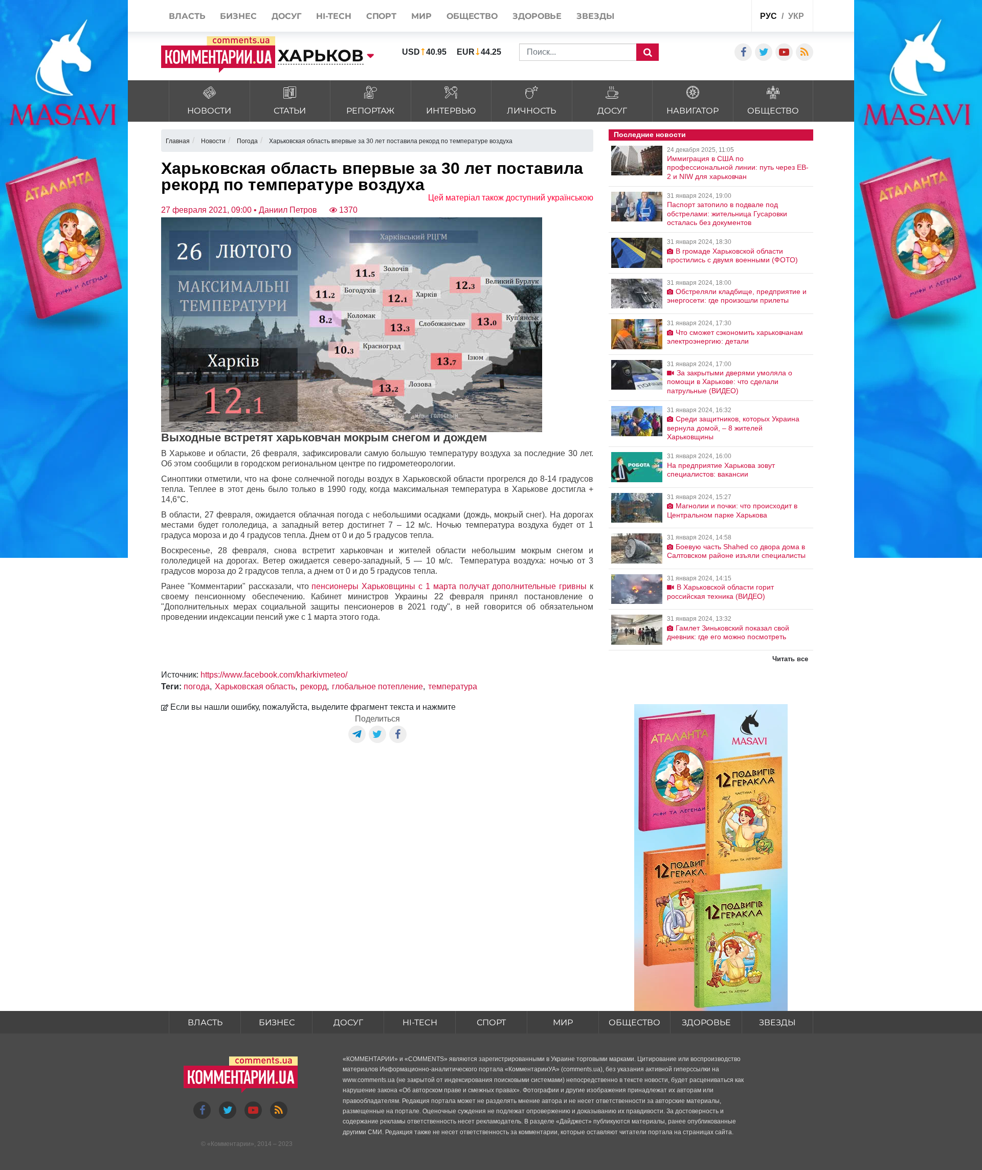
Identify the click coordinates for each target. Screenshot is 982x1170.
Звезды (777, 1022)
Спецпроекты (705, 17)
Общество (634, 1022)
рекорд (313, 686)
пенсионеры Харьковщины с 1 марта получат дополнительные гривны (449, 586)
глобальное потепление (377, 686)
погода (197, 686)
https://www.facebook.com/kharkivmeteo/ (273, 674)
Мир (563, 1022)
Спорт (491, 1022)
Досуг (348, 1022)
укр (796, 16)
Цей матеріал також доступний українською (510, 197)
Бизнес (277, 1022)
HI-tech (420, 1022)
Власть (205, 1022)
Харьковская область (255, 686)
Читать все (790, 659)
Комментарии (231, 1144)
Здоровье (706, 1022)
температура (452, 686)
